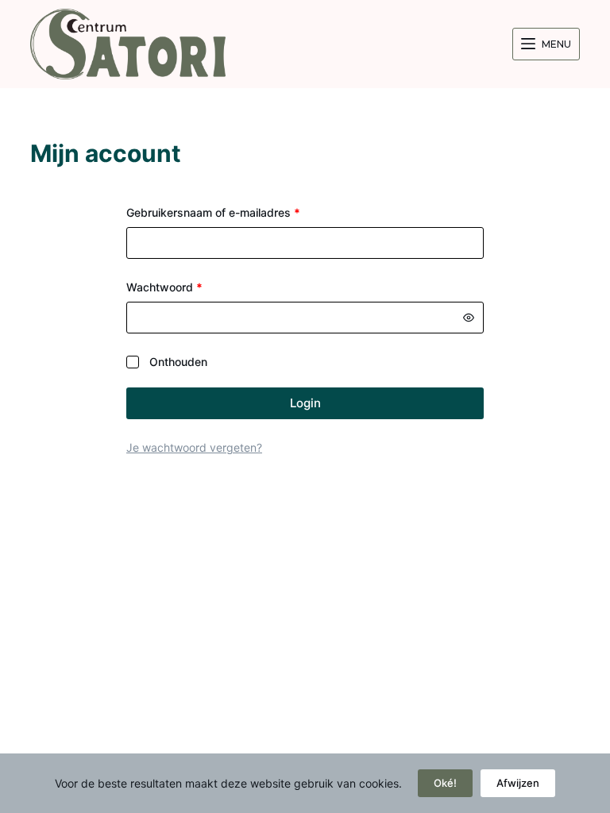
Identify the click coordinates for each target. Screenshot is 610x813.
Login (305, 402)
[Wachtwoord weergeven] (468, 317)
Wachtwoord (182, 286)
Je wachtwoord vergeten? (194, 447)
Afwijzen (517, 782)
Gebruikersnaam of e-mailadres (231, 211)
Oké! (445, 782)
